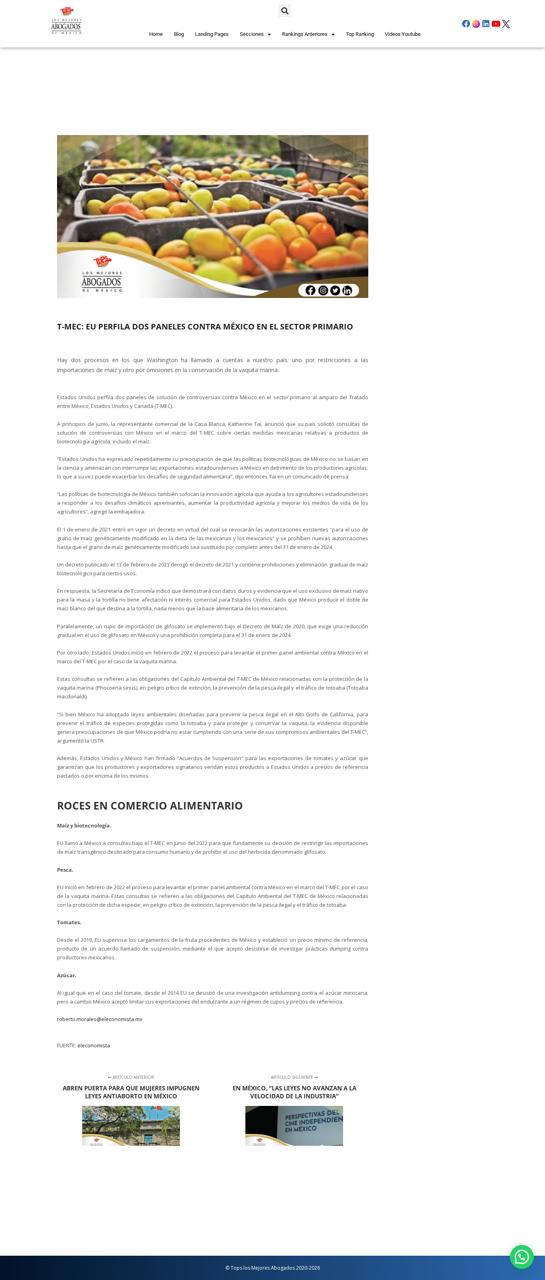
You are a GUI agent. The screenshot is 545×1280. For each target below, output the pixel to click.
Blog (179, 34)
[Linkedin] (486, 24)
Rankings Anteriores (305, 34)
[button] (284, 10)
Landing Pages (212, 34)
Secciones (252, 34)
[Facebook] (466, 24)
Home (156, 34)
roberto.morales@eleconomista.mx (99, 1019)
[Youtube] (496, 24)
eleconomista (93, 1045)
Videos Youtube (403, 34)
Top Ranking (360, 34)
